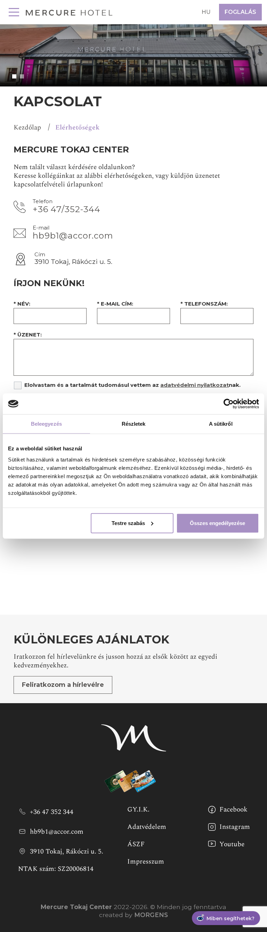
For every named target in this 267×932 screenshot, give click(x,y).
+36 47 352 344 (51, 811)
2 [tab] (22, 76)
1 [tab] (14, 76)
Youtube (231, 844)
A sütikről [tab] (221, 424)
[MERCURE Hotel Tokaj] (69, 12)
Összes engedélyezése (217, 523)
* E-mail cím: (115, 303)
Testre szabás (128, 523)
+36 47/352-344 (66, 209)
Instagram (234, 827)
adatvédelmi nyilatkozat (194, 385)
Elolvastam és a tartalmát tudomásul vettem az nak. (132, 385)
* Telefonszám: (204, 303)
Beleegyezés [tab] (46, 424)
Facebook (233, 809)
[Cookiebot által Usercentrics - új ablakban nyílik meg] (228, 404)
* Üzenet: (28, 334)
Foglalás (240, 12)
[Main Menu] (14, 12)
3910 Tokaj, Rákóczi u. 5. (66, 851)
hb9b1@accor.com (73, 236)
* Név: (22, 303)
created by (133, 914)
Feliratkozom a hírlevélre (63, 685)
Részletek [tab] (134, 424)
